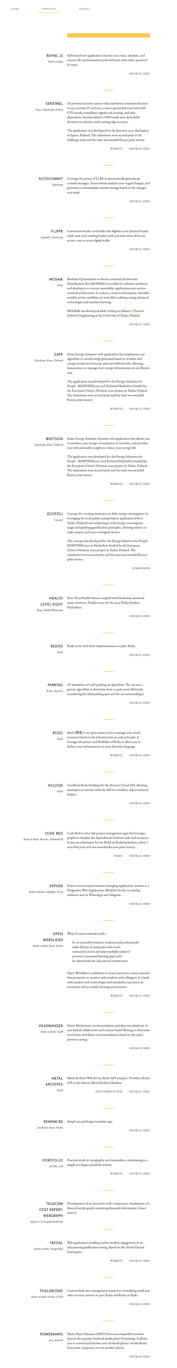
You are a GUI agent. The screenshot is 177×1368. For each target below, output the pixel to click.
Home (15, 9)
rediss (57, 646)
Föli (137, 518)
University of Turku (115, 315)
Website (116, 148)
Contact (84, 9)
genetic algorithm (78, 689)
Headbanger (51, 1026)
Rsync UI (55, 56)
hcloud (55, 785)
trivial (56, 1243)
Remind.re (53, 1122)
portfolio (53, 1160)
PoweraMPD (51, 1334)
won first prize (76, 847)
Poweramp (128, 1338)
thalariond (51, 1291)
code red (54, 833)
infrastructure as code (109, 737)
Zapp (58, 354)
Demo (118, 855)
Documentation (109, 1091)
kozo (58, 733)
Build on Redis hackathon (120, 842)
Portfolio (49, 9)
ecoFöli (55, 514)
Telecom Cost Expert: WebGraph (51, 1210)
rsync (74, 64)
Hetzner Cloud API (122, 785)
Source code (139, 73)
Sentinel (54, 104)
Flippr (57, 231)
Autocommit (51, 179)
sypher (56, 886)
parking (55, 685)
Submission (141, 568)
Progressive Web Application (85, 890)
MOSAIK (56, 279)
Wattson (54, 439)
